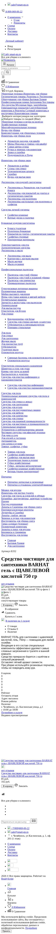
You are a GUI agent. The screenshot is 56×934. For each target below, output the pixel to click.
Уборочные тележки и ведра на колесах (22, 121)
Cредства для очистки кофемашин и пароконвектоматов (20, 378)
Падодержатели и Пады (20, 155)
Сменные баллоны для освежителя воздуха (30, 357)
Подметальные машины (14, 299)
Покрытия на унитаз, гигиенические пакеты (31, 234)
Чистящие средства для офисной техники (23, 432)
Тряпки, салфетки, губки (14, 446)
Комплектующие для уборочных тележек (23, 133)
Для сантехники (9, 338)
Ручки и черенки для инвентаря (24, 149)
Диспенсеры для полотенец (22, 198)
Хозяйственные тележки (14, 124)
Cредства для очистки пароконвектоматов (29, 388)
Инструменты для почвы (14, 535)
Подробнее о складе (11, 712)
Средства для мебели (12, 413)
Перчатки (6, 476)
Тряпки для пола (16, 451)
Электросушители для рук (15, 245)
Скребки (12, 174)
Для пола (6, 332)
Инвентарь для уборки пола (16, 135)
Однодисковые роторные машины (19, 288)
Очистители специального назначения (21, 365)
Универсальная (9, 305)
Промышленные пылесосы (21, 283)
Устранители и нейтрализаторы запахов (22, 429)
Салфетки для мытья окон (21, 457)
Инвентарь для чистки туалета (17, 493)
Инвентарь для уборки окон (16, 160)
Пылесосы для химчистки (21, 280)
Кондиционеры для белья (20, 319)
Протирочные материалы (20, 239)
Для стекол (7, 335)
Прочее (5, 501)
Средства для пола (11, 393)
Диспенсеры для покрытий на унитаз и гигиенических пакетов (28, 194)
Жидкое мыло (8, 341)
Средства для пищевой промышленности (23, 421)
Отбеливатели (8, 346)
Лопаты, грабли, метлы (13, 515)
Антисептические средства (15, 247)
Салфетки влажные (17, 215)
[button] (3, 78)
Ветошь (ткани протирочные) (23, 471)
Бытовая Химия (15, 543)
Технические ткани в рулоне (22, 460)
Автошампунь (8, 441)
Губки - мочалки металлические (24, 466)
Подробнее (31, 928)
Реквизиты (19, 23)
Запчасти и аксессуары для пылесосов (21, 302)
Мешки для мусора (11, 490)
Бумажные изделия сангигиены (18, 223)
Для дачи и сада (9, 435)
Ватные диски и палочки (20, 217)
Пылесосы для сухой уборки (22, 274)
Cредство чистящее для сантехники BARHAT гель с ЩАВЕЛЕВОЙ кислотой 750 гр (25, 774)
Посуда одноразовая (12, 504)
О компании (14, 844)
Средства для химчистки (14, 415)
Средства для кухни (11, 407)
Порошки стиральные (19, 327)
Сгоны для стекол (16, 168)
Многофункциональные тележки (18, 127)
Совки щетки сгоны (18, 146)
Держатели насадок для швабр (23, 141)
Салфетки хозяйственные (20, 454)
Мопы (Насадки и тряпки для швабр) (27, 144)
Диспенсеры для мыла (19, 255)
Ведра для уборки (10, 130)
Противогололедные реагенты (17, 509)
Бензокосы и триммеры (13, 532)
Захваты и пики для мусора (15, 529)
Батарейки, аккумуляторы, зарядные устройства (26, 498)
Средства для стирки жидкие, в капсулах (29, 322)
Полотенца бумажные (19, 231)
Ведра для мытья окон (19, 177)
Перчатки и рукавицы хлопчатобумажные (29, 485)
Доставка (12, 852)
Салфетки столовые (17, 236)
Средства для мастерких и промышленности (25, 424)
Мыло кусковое (15, 264)
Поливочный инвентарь (14, 526)
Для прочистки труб (12, 344)
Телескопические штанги (20, 171)
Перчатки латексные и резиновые (25, 482)
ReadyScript (7, 878)
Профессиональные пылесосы (17, 269)
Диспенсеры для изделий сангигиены (21, 182)
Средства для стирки (12, 418)
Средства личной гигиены (15, 209)
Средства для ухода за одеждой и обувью (23, 495)
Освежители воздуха (12, 352)
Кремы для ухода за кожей (15, 371)
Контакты (12, 855)
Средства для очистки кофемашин (25, 385)
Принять (6, 931)
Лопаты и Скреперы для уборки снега (21, 507)
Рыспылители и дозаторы (14, 374)
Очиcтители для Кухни (13, 311)
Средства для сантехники (14, 404)
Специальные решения (13, 427)
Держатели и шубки (18, 165)
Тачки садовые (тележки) (14, 523)
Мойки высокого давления (15, 294)
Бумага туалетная (16, 228)
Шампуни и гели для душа (15, 368)
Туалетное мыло (10, 349)
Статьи (11, 846)
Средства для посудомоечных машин (21, 410)
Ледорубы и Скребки (12, 512)
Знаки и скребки (16, 152)
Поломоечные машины (13, 291)
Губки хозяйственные (18, 463)
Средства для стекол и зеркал (16, 401)
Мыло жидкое (14, 261)
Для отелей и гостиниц (13, 438)
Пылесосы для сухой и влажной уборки (28, 277)
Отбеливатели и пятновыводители (25, 324)
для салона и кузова (11, 443)
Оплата (11, 849)
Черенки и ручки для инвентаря (18, 518)
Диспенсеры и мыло (12, 250)
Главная (11, 540)
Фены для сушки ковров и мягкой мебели (23, 297)
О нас (17, 20)
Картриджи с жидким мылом (22, 258)
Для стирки (7, 313)
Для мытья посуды (11, 308)
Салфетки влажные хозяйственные (25, 468)
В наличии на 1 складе (18, 621)
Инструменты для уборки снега (18, 521)
